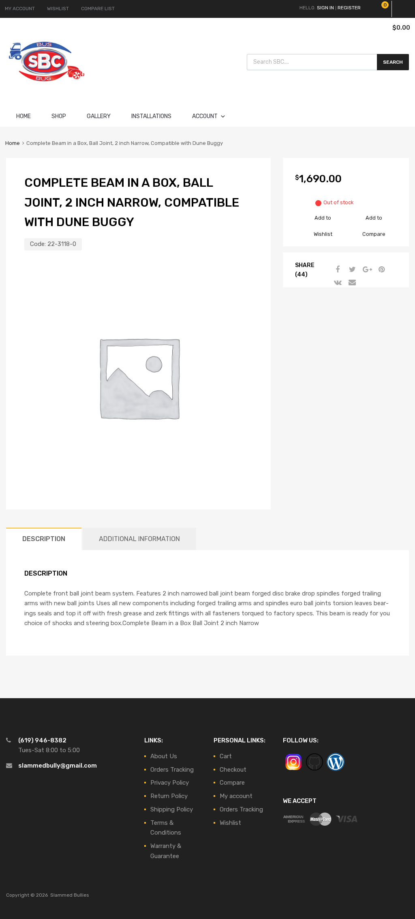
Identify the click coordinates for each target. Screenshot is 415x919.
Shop (58, 116)
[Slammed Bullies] (46, 88)
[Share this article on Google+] (366, 269)
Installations (151, 116)
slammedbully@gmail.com (57, 765)
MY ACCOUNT (20, 8)
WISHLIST (58, 8)
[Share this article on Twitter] (351, 269)
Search (393, 62)
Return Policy (169, 796)
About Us (163, 756)
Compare (232, 782)
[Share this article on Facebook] (337, 269)
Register (349, 8)
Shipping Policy (171, 809)
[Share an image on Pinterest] (380, 269)
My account (236, 796)
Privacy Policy (169, 782)
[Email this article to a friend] (351, 282)
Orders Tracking (172, 769)
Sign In (325, 8)
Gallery (99, 116)
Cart (226, 756)
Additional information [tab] (139, 539)
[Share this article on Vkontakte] (337, 282)
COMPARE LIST (98, 8)
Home (23, 116)
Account (205, 116)
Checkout (233, 769)
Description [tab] (43, 539)
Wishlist (230, 822)
